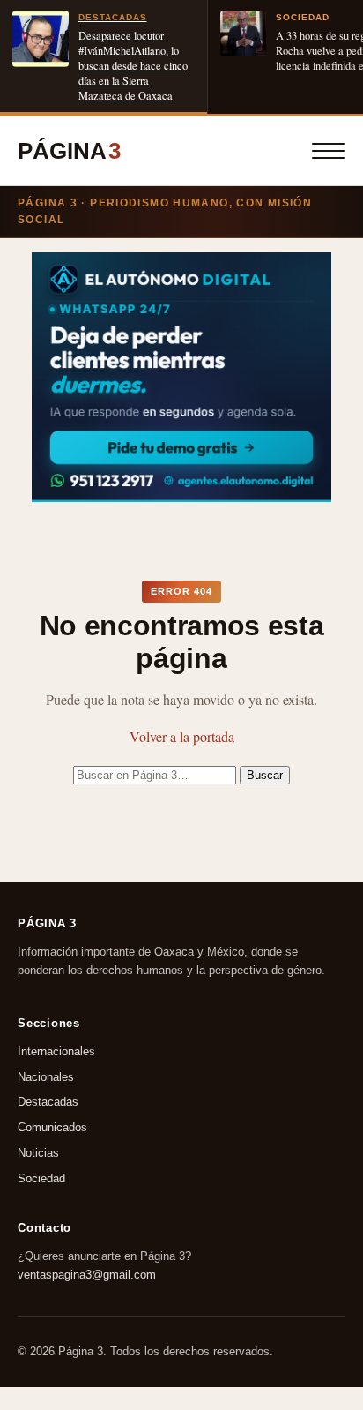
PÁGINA (69, 151)
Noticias (38, 1152)
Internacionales (56, 1051)
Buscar (265, 775)
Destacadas (48, 1102)
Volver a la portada (182, 736)
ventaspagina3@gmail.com (87, 1273)
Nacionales (46, 1077)
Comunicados (52, 1127)
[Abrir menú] (328, 151)
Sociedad (41, 1178)
